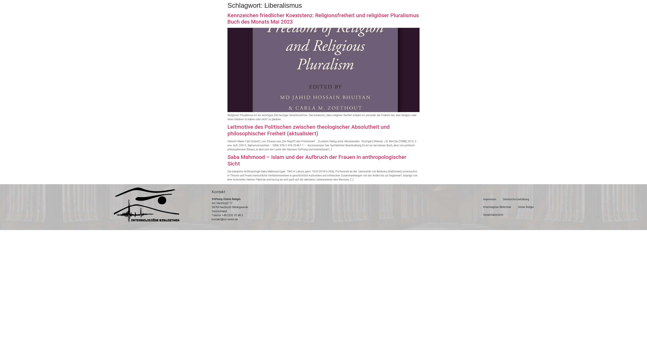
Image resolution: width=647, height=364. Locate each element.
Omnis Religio (526, 207)
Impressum (489, 199)
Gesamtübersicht (493, 214)
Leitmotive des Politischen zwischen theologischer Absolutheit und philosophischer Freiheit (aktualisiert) (308, 130)
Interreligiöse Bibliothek (497, 207)
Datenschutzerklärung (516, 199)
